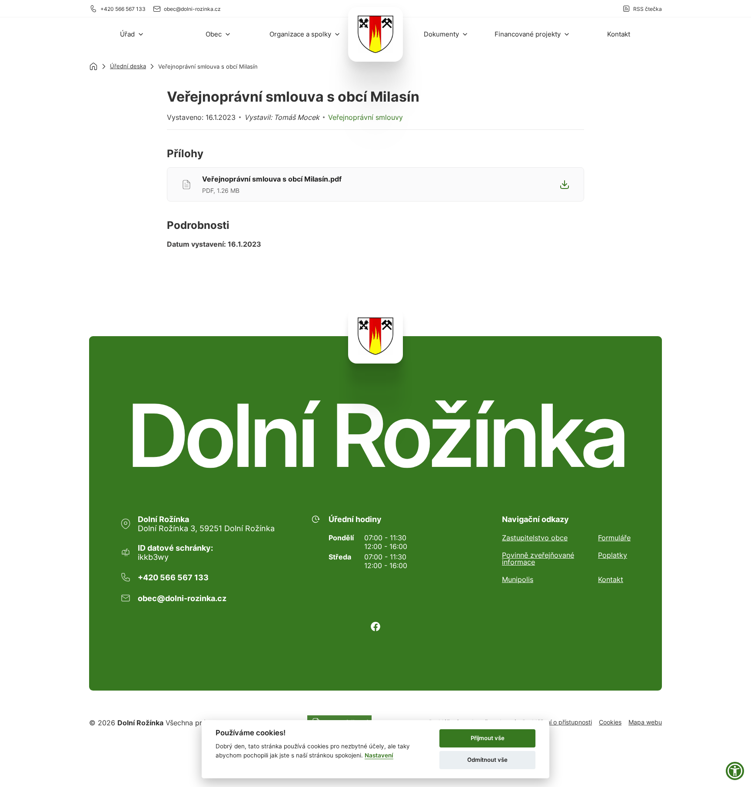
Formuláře (614, 537)
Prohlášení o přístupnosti (557, 722)
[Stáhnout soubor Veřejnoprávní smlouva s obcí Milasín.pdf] (564, 184)
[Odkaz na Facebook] (375, 626)
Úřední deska (128, 66)
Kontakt (610, 579)
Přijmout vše (488, 737)
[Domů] (93, 66)
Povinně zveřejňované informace (538, 558)
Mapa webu (645, 722)
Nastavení (379, 755)
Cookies (610, 722)
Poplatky (612, 555)
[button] (132, 34)
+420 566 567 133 (123, 9)
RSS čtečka (647, 9)
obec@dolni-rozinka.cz (192, 9)
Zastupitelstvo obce (535, 537)
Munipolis (517, 579)
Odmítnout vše (487, 759)
